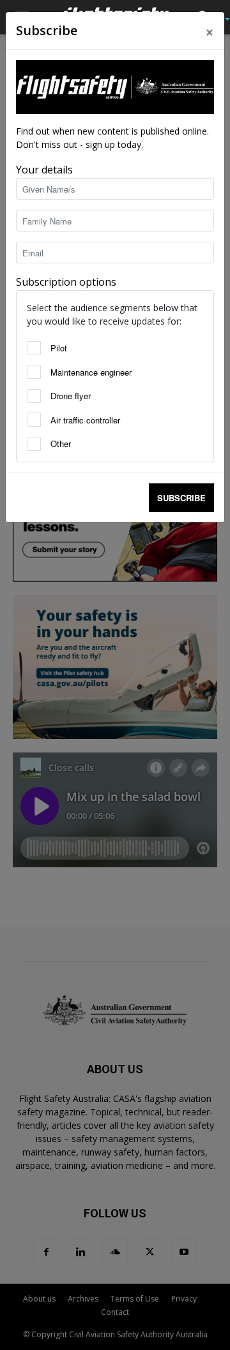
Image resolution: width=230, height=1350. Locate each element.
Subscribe (181, 498)
